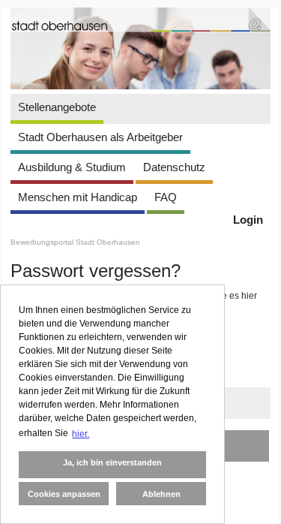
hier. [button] (80, 434)
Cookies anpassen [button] (64, 493)
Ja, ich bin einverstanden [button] (112, 462)
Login (248, 219)
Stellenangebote (57, 107)
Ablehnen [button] (161, 493)
